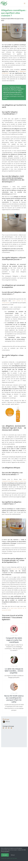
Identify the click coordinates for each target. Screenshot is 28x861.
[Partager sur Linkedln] (8, 728)
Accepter (5, 855)
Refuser (13, 855)
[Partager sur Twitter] (6, 728)
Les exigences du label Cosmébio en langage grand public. (13, 671)
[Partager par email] (11, 728)
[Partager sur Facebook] (3, 728)
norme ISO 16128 (16, 569)
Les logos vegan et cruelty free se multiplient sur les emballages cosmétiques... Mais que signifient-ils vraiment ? (14, 643)
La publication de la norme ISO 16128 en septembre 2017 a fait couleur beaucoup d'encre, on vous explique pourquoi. (14, 701)
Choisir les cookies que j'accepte (9, 858)
